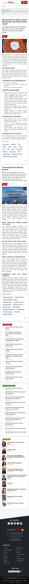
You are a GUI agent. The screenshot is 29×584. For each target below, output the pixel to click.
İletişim (17, 582)
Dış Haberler (20, 560)
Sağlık (5, 560)
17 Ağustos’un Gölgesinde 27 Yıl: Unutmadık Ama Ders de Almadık (15, 470)
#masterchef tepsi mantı (17, 154)
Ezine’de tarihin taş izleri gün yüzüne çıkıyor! (16, 432)
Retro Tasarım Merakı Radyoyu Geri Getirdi (15, 428)
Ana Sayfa (3, 10)
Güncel (5, 548)
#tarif (19, 144)
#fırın (8, 149)
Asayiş (5, 556)
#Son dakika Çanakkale (7, 311)
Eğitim (18, 550)
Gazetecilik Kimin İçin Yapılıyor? (15, 497)
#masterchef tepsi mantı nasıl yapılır (10, 156)
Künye (3, 580)
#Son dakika (17, 311)
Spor (5, 554)
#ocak (13, 149)
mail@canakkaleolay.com (16, 539)
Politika (6, 552)
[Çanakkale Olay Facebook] (11, 523)
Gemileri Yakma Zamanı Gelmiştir (15, 503)
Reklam (25, 580)
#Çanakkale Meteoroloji (18, 302)
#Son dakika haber (20, 309)
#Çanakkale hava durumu (8, 297)
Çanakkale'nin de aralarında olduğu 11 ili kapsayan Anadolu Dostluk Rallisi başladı (14, 356)
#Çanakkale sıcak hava (19, 297)
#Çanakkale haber (16, 307)
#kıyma (15, 146)
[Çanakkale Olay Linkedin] (20, 523)
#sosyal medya (13, 151)
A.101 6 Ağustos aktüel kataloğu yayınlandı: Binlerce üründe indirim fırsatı (13, 334)
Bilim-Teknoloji (20, 554)
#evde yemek (19, 149)
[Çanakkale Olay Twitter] (8, 523)
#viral (19, 151)
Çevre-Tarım (7, 563)
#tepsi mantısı (5, 144)
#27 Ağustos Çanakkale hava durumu (10, 299)
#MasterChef (13, 144)
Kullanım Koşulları (18, 580)
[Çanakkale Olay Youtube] (14, 523)
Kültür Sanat (20, 548)
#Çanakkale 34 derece (7, 302)
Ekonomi (19, 552)
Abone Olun (12, 582)
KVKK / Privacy (9, 580)
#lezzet (9, 146)
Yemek (18, 556)
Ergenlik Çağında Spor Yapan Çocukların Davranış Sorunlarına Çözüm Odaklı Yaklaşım (17, 477)
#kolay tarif (5, 151)
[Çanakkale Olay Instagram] (17, 523)
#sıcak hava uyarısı (6, 307)
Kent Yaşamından (8, 550)
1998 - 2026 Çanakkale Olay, (11, 578)
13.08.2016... (10, 483)
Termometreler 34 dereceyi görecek (14, 388)
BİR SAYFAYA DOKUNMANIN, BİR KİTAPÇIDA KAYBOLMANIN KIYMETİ (16, 457)
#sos (4, 149)
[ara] (21, 571)
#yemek (4, 146)
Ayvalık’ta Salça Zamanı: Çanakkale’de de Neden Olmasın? (16, 490)
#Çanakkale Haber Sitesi (7, 314)
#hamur (20, 146)
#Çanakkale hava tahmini (18, 304)
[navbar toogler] (3, 6)
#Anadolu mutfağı (6, 154)
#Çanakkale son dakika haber (9, 309)
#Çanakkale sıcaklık (7, 304)
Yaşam (8, 10)
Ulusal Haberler (20, 558)
